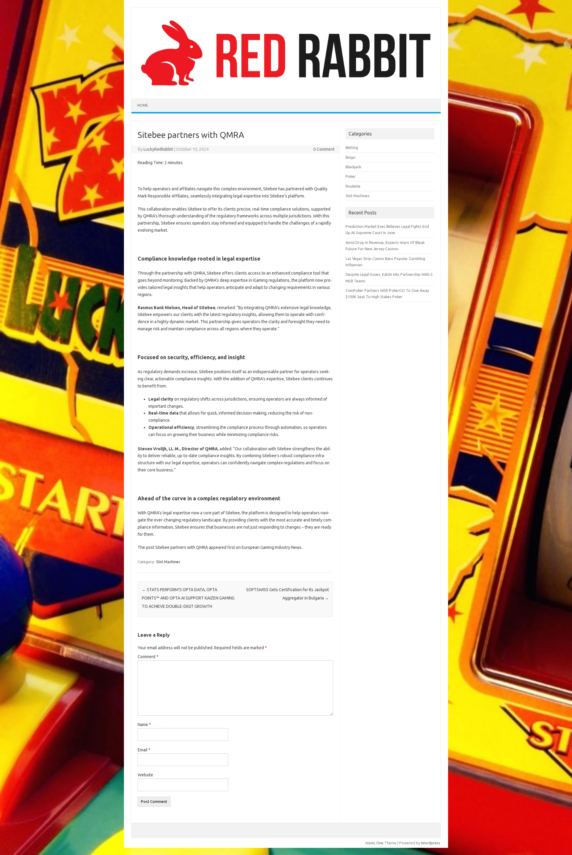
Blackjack (353, 167)
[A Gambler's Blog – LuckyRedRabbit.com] (286, 88)
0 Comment (324, 149)
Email (144, 749)
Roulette (353, 186)
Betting (352, 147)
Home (142, 105)
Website (145, 775)
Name (144, 724)
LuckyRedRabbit (158, 149)
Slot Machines (168, 562)
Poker (351, 176)
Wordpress (430, 843)
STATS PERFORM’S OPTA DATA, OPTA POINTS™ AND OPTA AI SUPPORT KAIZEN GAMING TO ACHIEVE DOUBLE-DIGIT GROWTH (188, 598)
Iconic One (374, 843)
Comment (148, 656)
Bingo (350, 157)
